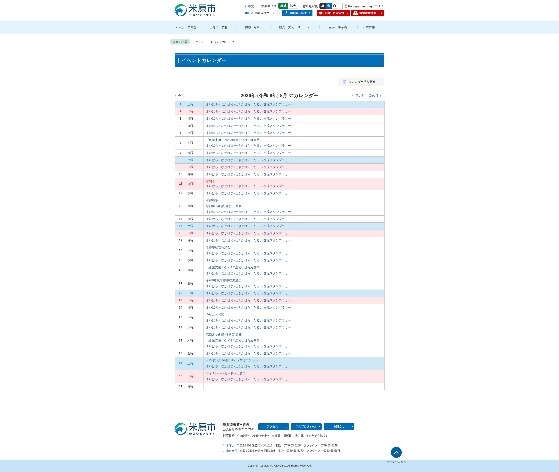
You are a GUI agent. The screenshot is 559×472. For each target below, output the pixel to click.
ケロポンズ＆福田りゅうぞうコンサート (233, 360)
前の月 (360, 95)
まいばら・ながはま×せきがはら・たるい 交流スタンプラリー (248, 104)
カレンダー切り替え (362, 81)
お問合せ (339, 426)
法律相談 (212, 200)
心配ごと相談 (215, 314)
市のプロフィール (306, 426)
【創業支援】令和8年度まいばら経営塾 (233, 140)
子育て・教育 (218, 27)
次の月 (373, 95)
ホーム (200, 42)
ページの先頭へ (396, 461)
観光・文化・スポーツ (294, 27)
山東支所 (231, 450)
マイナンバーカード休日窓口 (226, 373)
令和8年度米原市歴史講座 (223, 280)
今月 (181, 95)
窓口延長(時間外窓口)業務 (224, 206)
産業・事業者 (338, 27)
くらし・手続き (186, 27)
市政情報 (369, 27)
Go (381, 6)
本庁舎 (230, 445)
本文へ (252, 6)
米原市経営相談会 (218, 247)
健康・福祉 (252, 27)
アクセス (273, 426)
